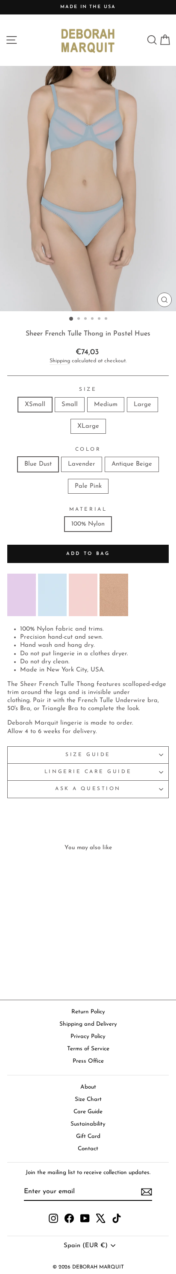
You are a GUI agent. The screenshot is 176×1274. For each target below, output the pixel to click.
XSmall (35, 404)
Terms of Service (88, 1049)
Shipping (60, 361)
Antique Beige (131, 464)
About (88, 1087)
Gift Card (88, 1136)
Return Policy (88, 1012)
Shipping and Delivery (88, 1024)
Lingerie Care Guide (88, 771)
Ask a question (87, 788)
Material (88, 509)
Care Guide (88, 1112)
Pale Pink (88, 486)
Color (88, 449)
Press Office (88, 1061)
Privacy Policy (88, 1036)
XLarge (88, 426)
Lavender (81, 464)
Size (88, 389)
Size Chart (88, 1099)
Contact (88, 1149)
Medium (105, 404)
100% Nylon (88, 524)
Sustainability (88, 1124)
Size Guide (87, 754)
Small (70, 404)
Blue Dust (38, 464)
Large (142, 404)
